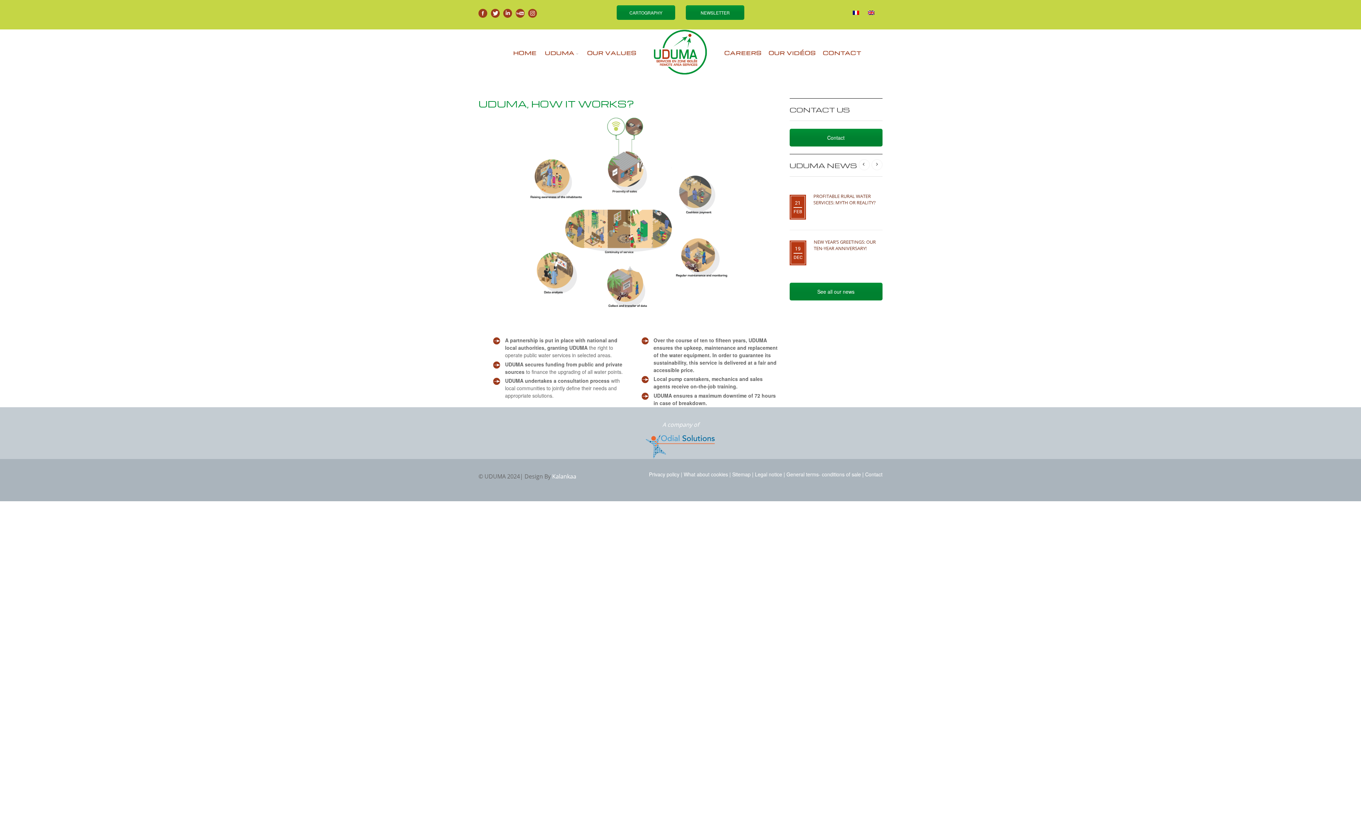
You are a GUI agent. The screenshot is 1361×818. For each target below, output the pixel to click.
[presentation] (864, 164)
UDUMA (560, 52)
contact (842, 52)
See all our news (836, 291)
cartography (645, 13)
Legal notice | (770, 474)
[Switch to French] (856, 12)
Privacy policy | (665, 474)
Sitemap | (743, 474)
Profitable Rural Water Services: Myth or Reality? (844, 199)
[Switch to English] (871, 12)
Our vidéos (792, 52)
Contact (836, 137)
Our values (612, 52)
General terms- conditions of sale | (825, 474)
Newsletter (715, 13)
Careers (743, 52)
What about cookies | (707, 474)
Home (525, 52)
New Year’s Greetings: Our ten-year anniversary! (845, 245)
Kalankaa (564, 476)
